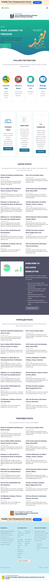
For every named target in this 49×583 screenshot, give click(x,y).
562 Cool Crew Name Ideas (34, 175)
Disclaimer (39, 545)
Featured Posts (24, 418)
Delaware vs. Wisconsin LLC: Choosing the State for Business (21, 553)
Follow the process (24, 60)
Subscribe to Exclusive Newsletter (32, 267)
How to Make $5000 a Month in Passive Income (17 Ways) (20, 543)
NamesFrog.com (37, 531)
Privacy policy (39, 544)
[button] (47, 8)
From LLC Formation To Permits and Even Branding (19, 3)
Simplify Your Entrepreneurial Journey (16, 2)
